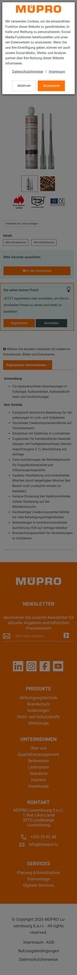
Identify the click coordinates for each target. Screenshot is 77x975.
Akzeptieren (51, 86)
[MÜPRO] (38, 9)
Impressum (57, 72)
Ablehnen (24, 86)
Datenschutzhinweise (27, 72)
